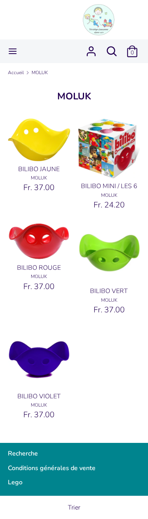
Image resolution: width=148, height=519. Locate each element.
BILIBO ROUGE (39, 267)
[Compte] (91, 48)
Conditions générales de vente (52, 468)
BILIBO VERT (109, 291)
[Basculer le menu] (12, 51)
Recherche (23, 453)
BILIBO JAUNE (39, 169)
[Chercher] (112, 48)
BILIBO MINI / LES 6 (109, 186)
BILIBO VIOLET (39, 396)
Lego (15, 482)
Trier (74, 507)
